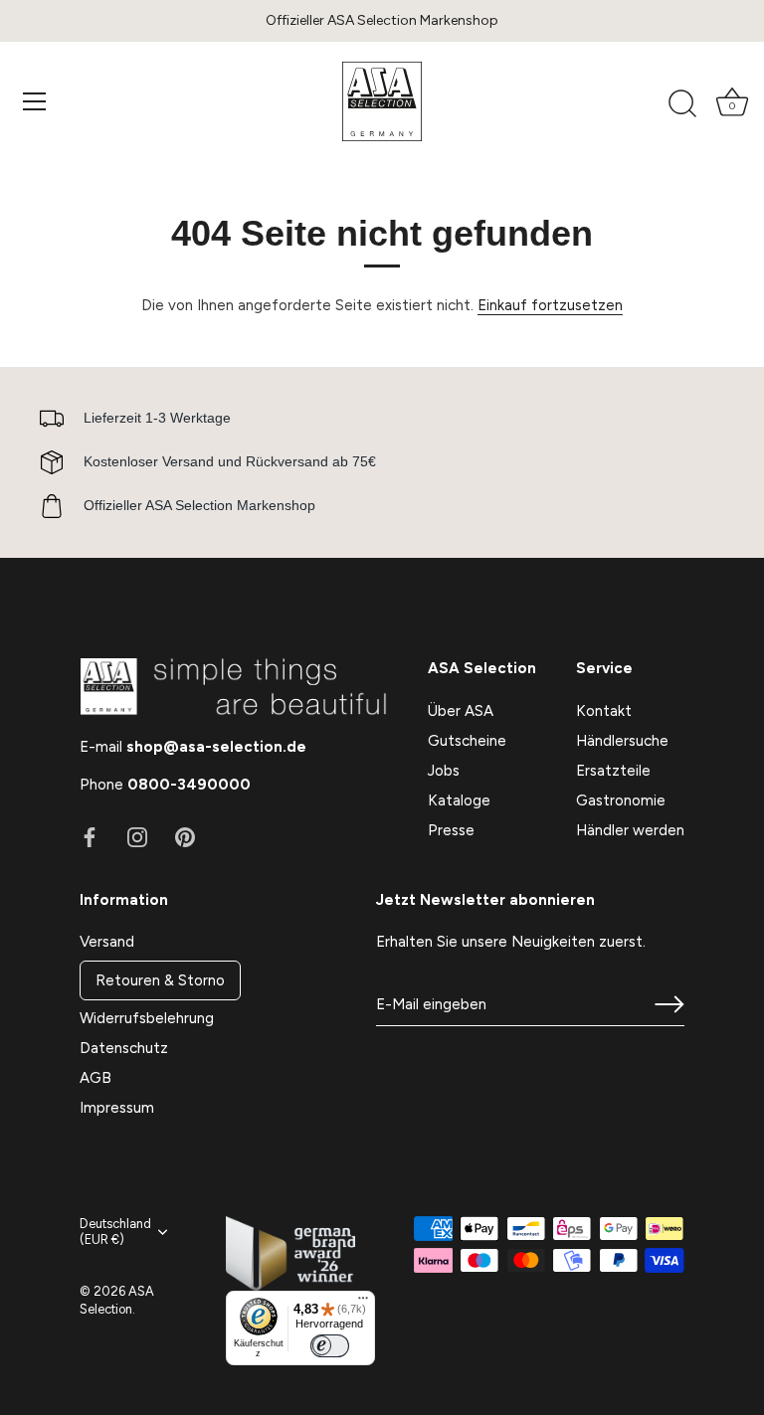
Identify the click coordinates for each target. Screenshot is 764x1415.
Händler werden (630, 830)
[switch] (329, 1345)
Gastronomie (621, 800)
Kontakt (604, 711)
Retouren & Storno (160, 980)
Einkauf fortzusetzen (550, 305)
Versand (107, 942)
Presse (451, 830)
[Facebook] (89, 836)
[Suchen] (682, 104)
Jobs (444, 771)
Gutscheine (467, 741)
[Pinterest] (185, 836)
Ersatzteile (613, 771)
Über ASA (460, 711)
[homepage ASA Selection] (382, 101)
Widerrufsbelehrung (147, 1018)
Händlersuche (622, 741)
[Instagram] (137, 836)
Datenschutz (124, 1048)
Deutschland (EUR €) (115, 1231)
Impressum (117, 1108)
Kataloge (459, 800)
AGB (95, 1078)
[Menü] (35, 101)
